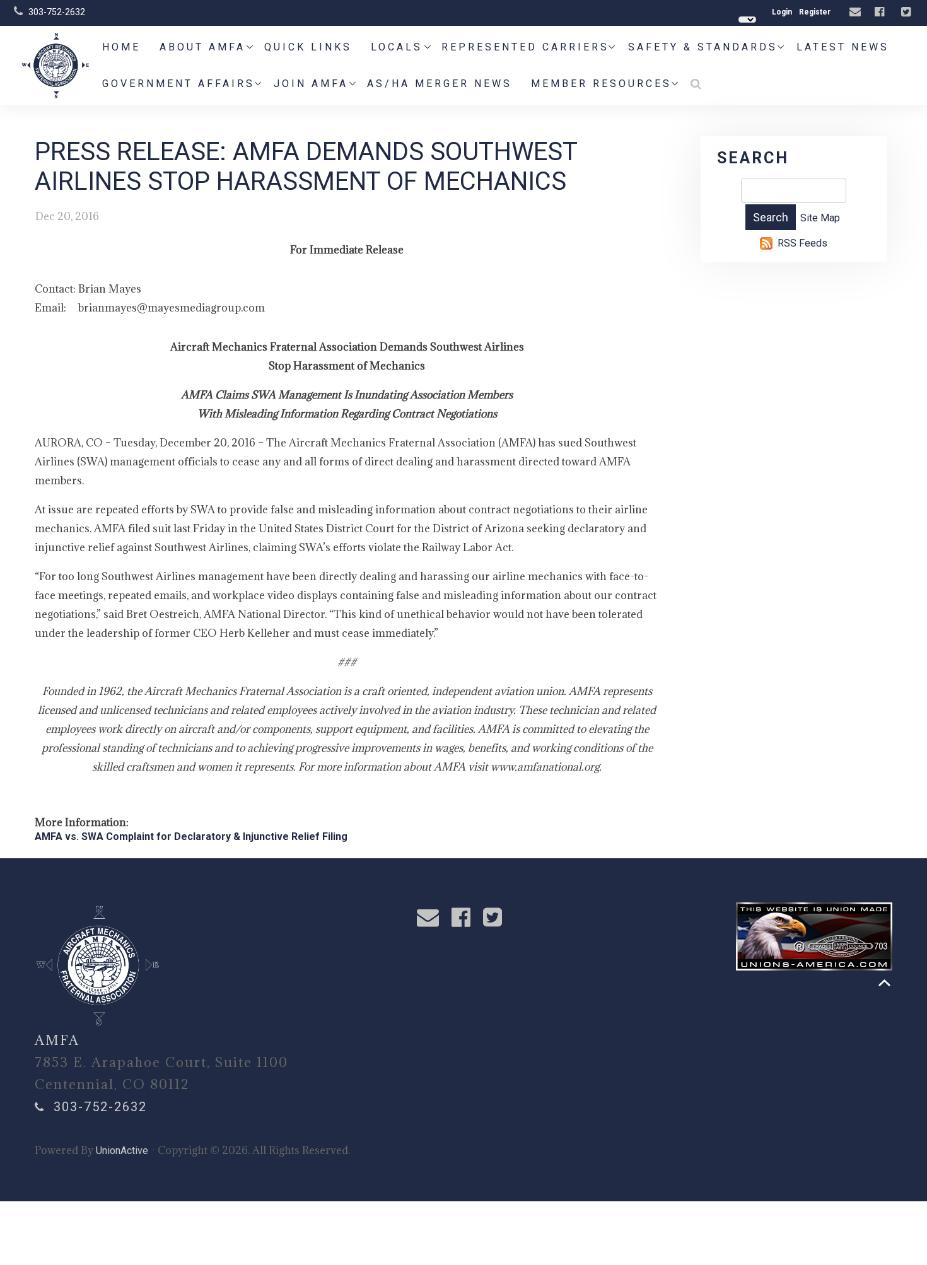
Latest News (842, 47)
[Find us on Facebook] (881, 12)
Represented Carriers (525, 47)
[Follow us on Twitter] (907, 12)
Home (121, 47)
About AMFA (202, 47)
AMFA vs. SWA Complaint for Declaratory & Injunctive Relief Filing (191, 836)
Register (815, 12)
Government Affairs (178, 84)
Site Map (820, 218)
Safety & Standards (703, 47)
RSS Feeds (802, 243)
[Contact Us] (856, 12)
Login (782, 12)
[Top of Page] (884, 983)
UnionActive (122, 1151)
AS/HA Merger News (439, 84)
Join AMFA (311, 84)
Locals (397, 47)
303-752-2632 (56, 12)
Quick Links (308, 47)
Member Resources (601, 84)
